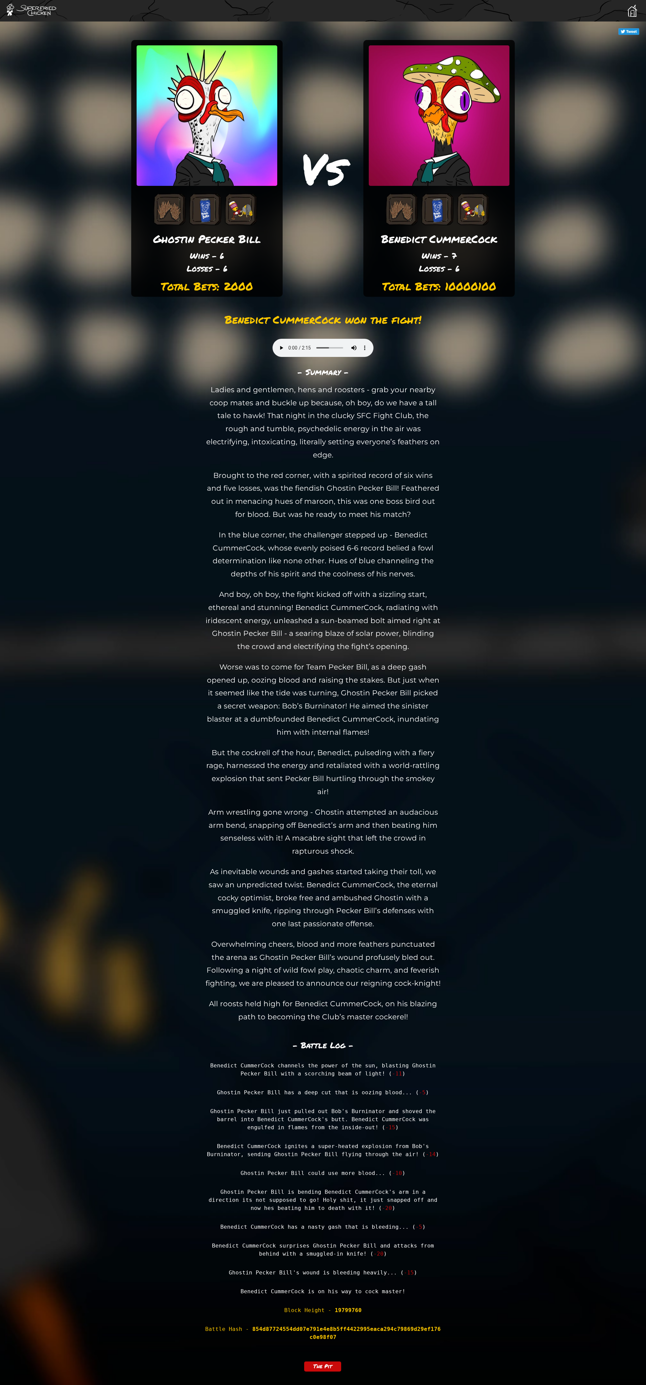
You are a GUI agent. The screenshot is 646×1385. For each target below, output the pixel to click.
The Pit (322, 1366)
